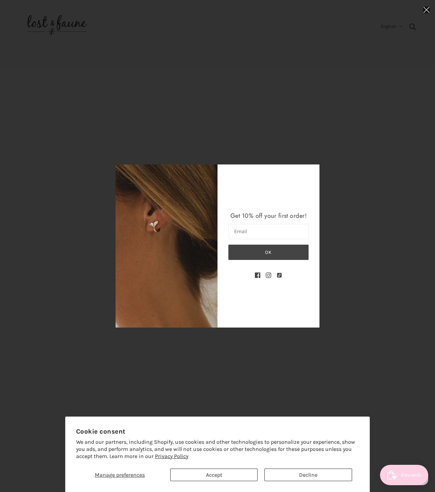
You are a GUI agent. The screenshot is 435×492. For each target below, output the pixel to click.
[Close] (426, 9)
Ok (268, 252)
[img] (257, 275)
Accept (214, 475)
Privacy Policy (171, 456)
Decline (308, 475)
